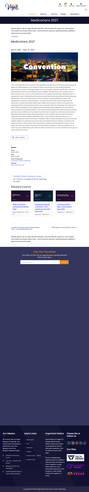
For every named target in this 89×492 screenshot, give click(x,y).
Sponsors (54, 14)
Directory (43, 14)
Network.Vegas (12, 7)
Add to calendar (20, 137)
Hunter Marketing (60, 489)
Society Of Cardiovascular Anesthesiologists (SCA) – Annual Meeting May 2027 (25, 228)
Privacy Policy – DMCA (34, 455)
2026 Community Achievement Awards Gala (21, 207)
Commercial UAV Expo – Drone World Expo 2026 (64, 207)
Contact (29, 451)
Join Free (71, 6)
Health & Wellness (24, 161)
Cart (65, 5)
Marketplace (74, 14)
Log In (60, 6)
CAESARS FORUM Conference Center (27, 176)
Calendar (32, 14)
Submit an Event (81, 6)
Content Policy (31, 459)
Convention (14, 161)
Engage (63, 14)
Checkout (29, 447)
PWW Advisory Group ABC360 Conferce (65, 227)
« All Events (14, 36)
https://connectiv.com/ (17, 165)
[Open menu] (85, 9)
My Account (30, 440)
